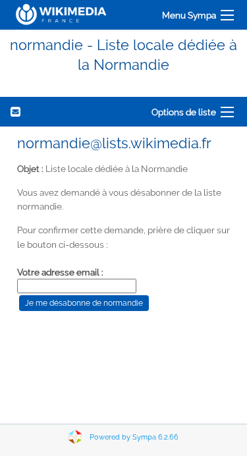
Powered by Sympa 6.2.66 (134, 437)
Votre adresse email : (60, 272)
